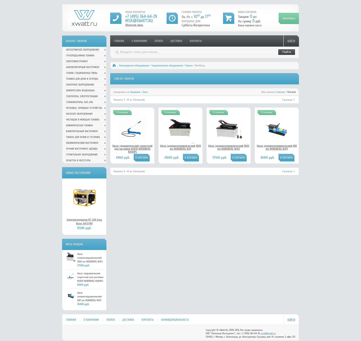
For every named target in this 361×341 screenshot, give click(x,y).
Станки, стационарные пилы (81, 73)
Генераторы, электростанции (82, 96)
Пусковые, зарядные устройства (84, 108)
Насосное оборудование (79, 113)
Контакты (196, 41)
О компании (139, 41)
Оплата (159, 41)
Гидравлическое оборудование (167, 65)
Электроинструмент (77, 61)
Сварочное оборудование (80, 84)
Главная (119, 41)
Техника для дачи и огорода (82, 78)
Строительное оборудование (82, 154)
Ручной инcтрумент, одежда (82, 148)
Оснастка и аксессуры (78, 160)
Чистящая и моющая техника (82, 119)
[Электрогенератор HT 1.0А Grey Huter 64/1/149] (84, 198)
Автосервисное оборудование (134, 65)
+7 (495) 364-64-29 (141, 16)
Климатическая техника (79, 125)
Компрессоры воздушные (80, 90)
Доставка (176, 41)
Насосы (189, 65)
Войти (291, 41)
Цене (145, 92)
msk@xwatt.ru (139, 20)
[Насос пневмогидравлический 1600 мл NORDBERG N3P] (180, 142)
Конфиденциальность (175, 320)
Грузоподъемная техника (80, 55)
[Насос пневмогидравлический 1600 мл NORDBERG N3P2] (229, 138)
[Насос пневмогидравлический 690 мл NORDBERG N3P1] (277, 141)
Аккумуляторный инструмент (82, 67)
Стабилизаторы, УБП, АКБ (79, 102)
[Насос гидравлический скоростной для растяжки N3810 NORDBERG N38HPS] (132, 142)
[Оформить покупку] (289, 18)
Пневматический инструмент (82, 143)
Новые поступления (78, 173)
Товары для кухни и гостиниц (83, 137)
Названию (135, 92)
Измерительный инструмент (82, 131)
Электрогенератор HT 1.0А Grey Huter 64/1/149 (84, 221)
